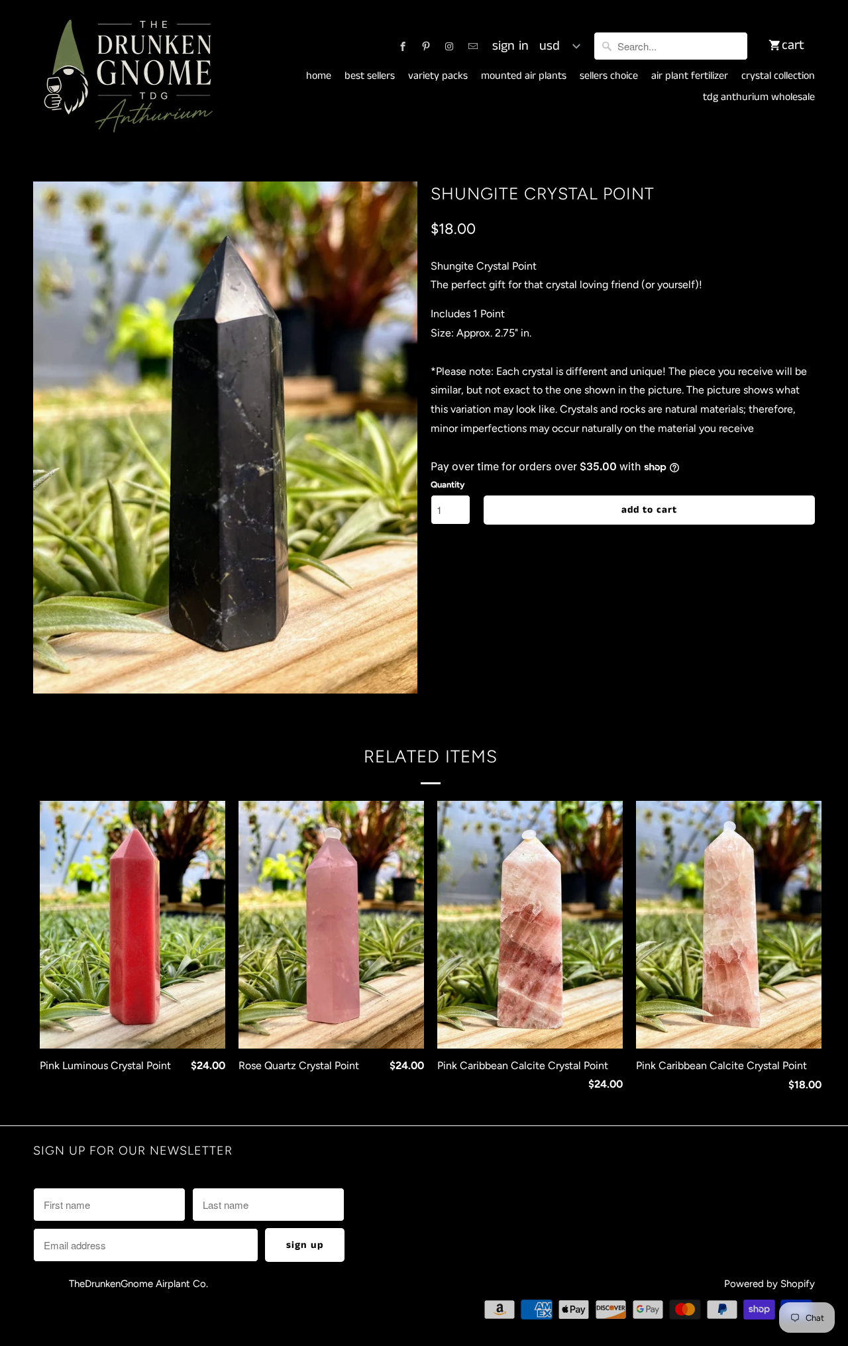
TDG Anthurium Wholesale (759, 97)
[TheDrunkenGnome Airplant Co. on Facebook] (402, 46)
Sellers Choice (609, 76)
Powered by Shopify (769, 1284)
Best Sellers (369, 76)
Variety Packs (438, 76)
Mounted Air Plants (523, 76)
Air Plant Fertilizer (689, 76)
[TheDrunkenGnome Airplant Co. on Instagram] (449, 46)
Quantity (447, 485)
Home (318, 76)
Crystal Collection (778, 76)
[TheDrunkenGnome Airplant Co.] (126, 77)
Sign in (510, 46)
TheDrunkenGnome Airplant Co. (138, 1284)
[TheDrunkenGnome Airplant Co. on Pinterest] (426, 46)
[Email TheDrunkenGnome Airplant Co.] (473, 46)
